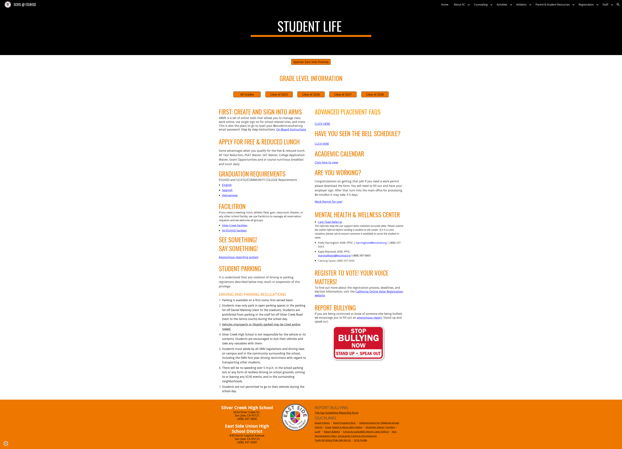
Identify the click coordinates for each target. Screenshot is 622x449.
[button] (618, 4)
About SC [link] (459, 4)
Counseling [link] (481, 4)
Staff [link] (605, 4)
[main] (311, 27)
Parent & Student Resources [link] (553, 4)
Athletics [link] (521, 4)
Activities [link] (502, 4)
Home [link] (444, 4)
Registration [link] (586, 4)
